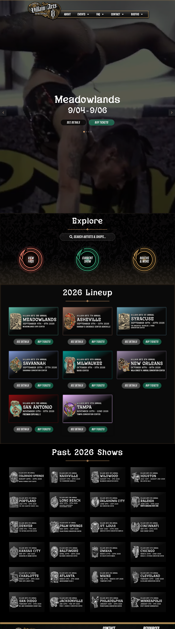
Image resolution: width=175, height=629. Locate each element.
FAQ (98, 14)
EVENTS (81, 14)
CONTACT (115, 14)
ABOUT (67, 14)
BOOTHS (135, 14)
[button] (172, 112)
